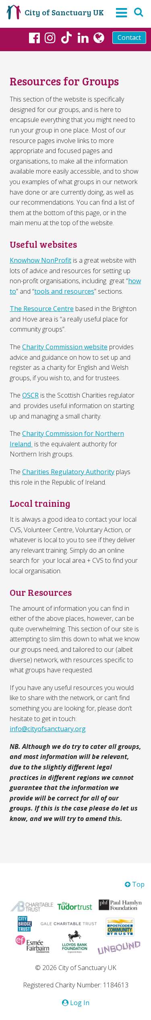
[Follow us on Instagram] (50, 37)
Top (137, 884)
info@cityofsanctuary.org (48, 728)
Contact (129, 37)
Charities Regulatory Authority (68, 471)
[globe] (98, 37)
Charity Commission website (65, 346)
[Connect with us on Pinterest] (83, 37)
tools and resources (64, 291)
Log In (78, 1002)
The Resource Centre (42, 308)
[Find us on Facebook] (34, 37)
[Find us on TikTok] (66, 38)
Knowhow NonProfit (40, 260)
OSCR (30, 395)
